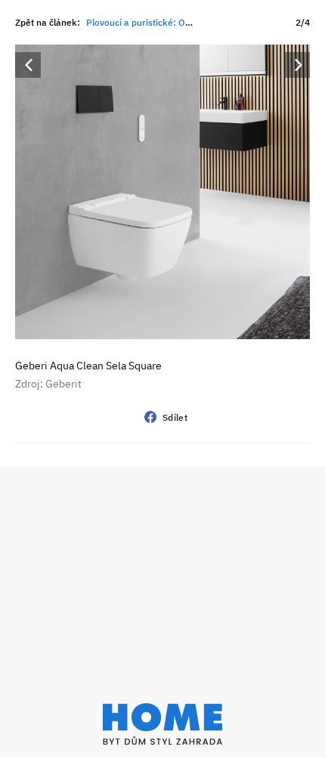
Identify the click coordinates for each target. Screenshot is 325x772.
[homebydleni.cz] (162, 724)
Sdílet (174, 417)
